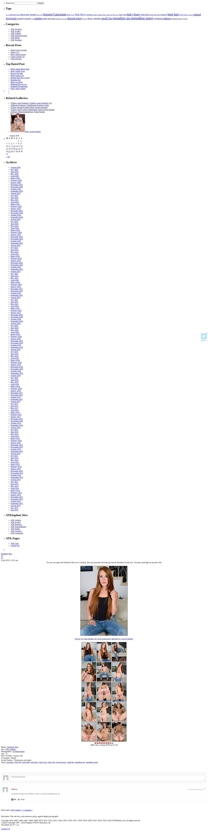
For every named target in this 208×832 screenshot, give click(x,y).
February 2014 (16, 493)
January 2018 (16, 391)
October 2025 (16, 189)
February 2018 (16, 389)
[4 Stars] (101, 743)
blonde (33, 14)
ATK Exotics (16, 31)
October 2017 (16, 397)
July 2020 (14, 326)
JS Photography (19, 751)
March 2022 (15, 282)
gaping (95, 15)
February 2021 (16, 310)
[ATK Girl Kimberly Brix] (119, 661)
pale (32, 19)
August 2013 (15, 506)
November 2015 (17, 447)
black (18, 15)
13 (14, 146)
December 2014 (17, 471)
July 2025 (14, 196)
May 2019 (14, 356)
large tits (153, 15)
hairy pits (122, 15)
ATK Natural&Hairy (18, 527)
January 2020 (16, 339)
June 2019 (14, 354)
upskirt (185, 19)
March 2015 (15, 464)
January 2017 (16, 417)
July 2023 (14, 248)
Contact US (15, 546)
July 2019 (14, 352)
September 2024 (17, 217)
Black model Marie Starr (20, 69)
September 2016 (17, 425)
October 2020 (16, 319)
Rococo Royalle (17, 73)
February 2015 (16, 467)
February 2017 (16, 415)
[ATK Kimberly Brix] (88, 681)
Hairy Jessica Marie (18, 89)
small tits (106, 18)
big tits (13, 14)
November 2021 (17, 291)
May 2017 (14, 408)
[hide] (206, 333)
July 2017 (14, 404)
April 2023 (15, 254)
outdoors (190, 15)
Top (202, 826)
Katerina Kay (16, 80)
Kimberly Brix (6, 554)
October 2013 (16, 501)
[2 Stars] (97, 743)
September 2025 (17, 191)
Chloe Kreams (16, 59)
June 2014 (14, 484)
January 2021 (16, 313)
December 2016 (17, 419)
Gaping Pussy (102, 15)
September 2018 (17, 373)
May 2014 (14, 486)
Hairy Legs (116, 15)
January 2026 (16, 183)
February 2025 (16, 206)
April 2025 (15, 202)
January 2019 (16, 365)
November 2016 (17, 421)
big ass (8, 15)
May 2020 (14, 330)
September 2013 (17, 503)
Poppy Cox (15, 52)
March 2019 (15, 360)
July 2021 (14, 300)
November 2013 (17, 499)
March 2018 (15, 386)
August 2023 (15, 245)
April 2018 (15, 384)
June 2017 (14, 406)
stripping (158, 18)
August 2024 (15, 219)
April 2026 (15, 176)
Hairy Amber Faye (18, 71)
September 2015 (17, 451)
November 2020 (17, 317)
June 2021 (14, 302)
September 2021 (17, 295)
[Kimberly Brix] (104, 661)
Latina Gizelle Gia (18, 57)
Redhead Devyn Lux (19, 84)
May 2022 (14, 278)
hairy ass (109, 15)
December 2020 (17, 315)
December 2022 (17, 263)
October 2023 (16, 241)
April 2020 (15, 332)
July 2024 (14, 222)
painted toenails (24, 18)
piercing (51, 18)
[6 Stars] (105, 743)
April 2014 (15, 488)
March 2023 (15, 256)
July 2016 (14, 430)
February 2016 (16, 441)
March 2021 (15, 308)
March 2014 (15, 490)
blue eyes (39, 15)
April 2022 (15, 280)
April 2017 (15, 410)
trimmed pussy (176, 19)
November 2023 (17, 239)
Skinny (90, 18)
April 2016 (15, 436)
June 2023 (14, 250)
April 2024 (15, 228)
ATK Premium (16, 40)
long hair (173, 14)
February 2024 (16, 232)
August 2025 (15, 193)
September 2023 (17, 243)
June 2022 (14, 276)
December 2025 (17, 185)
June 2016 (14, 432)
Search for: (10, 3)
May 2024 (14, 226)
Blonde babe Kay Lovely (20, 78)
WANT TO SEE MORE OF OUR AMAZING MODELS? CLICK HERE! (104, 639)
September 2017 (17, 399)
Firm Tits (79, 14)
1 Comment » (27, 810)
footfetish (89, 15)
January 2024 (16, 235)
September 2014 (17, 477)
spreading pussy (142, 18)
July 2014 (14, 482)
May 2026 (14, 174)
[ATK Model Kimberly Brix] (88, 661)
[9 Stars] (111, 743)
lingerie (163, 14)
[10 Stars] (113, 743)
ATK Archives (16, 29)
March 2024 (15, 230)
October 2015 (16, 449)
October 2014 (16, 475)
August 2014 (15, 480)
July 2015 (14, 456)
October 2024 (16, 215)
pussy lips (64, 19)
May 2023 (14, 252)
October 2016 (16, 423)
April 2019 (15, 358)
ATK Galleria (16, 34)
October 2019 (16, 345)
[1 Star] (95, 743)
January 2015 (16, 469)
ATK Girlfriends (17, 533)
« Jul (8, 157)
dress (69, 15)
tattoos (167, 18)
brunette (48, 14)
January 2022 (16, 287)
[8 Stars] (109, 743)
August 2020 (15, 323)
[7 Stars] (107, 743)
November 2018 (17, 369)
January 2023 (16, 261)
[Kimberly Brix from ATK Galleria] (104, 635)
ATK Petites (15, 38)
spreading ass (121, 18)
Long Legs (183, 15)
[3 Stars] (99, 743)
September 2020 (17, 321)
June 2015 (14, 458)
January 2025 (16, 209)
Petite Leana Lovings (19, 50)
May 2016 (14, 434)
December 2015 (17, 445)
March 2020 (15, 334)
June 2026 (14, 172)
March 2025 (15, 204)
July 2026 (14, 170)
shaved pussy (74, 18)
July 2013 (14, 508)
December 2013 (17, 497)
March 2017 (15, 412)
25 (9, 151)
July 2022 (14, 274)
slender (97, 18)
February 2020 (16, 336)
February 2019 (16, 362)
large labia (26, 762)
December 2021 (17, 289)
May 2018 (14, 382)
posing (57, 19)
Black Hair (25, 14)
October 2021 (16, 293)
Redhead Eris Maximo (19, 86)
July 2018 (14, 378)
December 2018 (17, 367)
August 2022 (15, 271)
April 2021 (15, 306)
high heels (145, 14)
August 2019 (15, 349)
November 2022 (17, 265)
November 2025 (17, 187)
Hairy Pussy (133, 14)
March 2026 (15, 178)
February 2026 (16, 180)
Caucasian (59, 14)
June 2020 (14, 328)
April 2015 (15, 462)
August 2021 (15, 297)
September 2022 (17, 269)
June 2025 (14, 198)
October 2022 (16, 267)
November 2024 (17, 213)
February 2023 (16, 258)
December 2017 (17, 393)
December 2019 (17, 341)
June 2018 (14, 380)
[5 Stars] (103, 743)
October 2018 (16, 371)
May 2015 (14, 460)
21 (17, 149)
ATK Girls (15, 543)
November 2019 (17, 343)
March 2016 (15, 438)
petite (44, 18)
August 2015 (15, 454)
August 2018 (15, 376)
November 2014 (17, 473)
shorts (85, 19)
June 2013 (14, 510)
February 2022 (16, 284)
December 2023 (17, 237)
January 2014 (16, 495)
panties (38, 18)
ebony (73, 15)
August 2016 (15, 428)
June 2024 (14, 224)
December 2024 (17, 211)
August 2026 (15, 167)
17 (7, 149)
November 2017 (17, 395)
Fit (85, 15)
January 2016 (16, 443)
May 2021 (14, 304)
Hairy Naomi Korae (18, 54)
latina (158, 15)
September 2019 (17, 347)
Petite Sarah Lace (17, 76)
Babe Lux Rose (17, 82)
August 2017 (15, 402)
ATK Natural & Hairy (19, 36)
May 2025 (14, 200)
